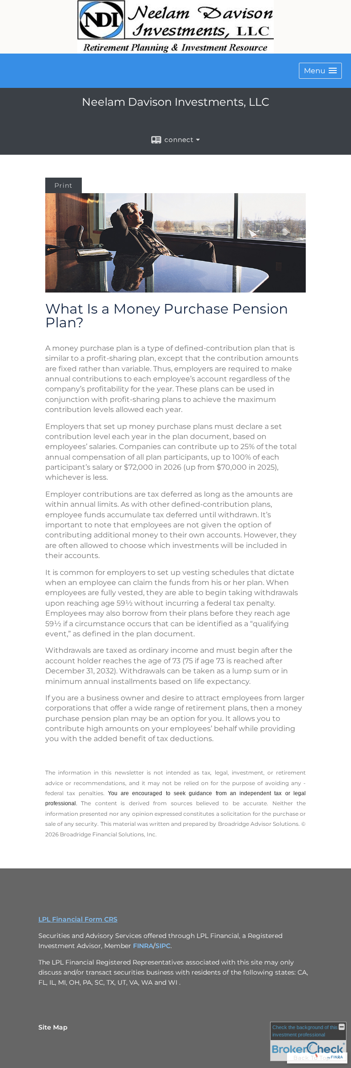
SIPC (162, 946)
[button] (320, 71)
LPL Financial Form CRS (77, 919)
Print (63, 185)
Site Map (53, 1027)
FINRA (143, 946)
